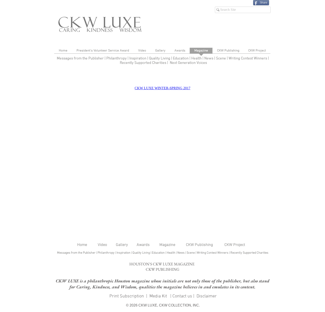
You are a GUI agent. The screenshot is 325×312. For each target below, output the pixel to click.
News (208, 58)
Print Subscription (126, 296)
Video (102, 245)
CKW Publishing (199, 245)
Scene (191, 253)
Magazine (167, 245)
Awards (143, 245)
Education (181, 58)
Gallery (122, 245)
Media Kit (158, 296)
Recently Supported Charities (143, 63)
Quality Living (160, 58)
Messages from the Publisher (81, 58)
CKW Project (234, 245)
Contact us (182, 296)
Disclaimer (207, 296)
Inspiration (138, 58)
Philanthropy (116, 58)
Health (196, 58)
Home (82, 245)
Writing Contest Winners (248, 58)
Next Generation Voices (188, 63)
